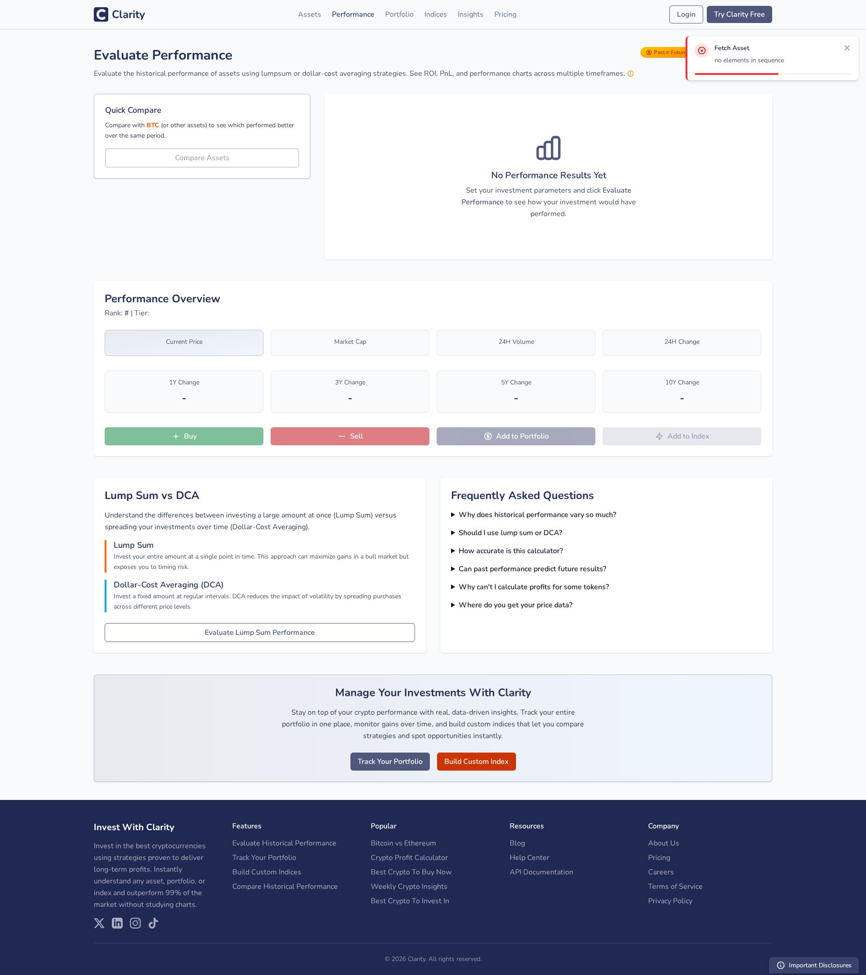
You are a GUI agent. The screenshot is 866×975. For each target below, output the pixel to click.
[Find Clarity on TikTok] (153, 923)
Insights (471, 14)
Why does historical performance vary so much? (537, 515)
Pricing (505, 14)
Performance (353, 14)
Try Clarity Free (739, 14)
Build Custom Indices (266, 872)
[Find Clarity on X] (99, 923)
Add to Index (688, 436)
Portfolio (399, 14)
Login (686, 14)
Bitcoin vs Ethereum (403, 843)
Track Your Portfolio (390, 762)
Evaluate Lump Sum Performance (260, 633)
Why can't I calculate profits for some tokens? (534, 587)
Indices (435, 14)
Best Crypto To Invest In (410, 901)
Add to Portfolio (522, 436)
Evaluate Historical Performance (284, 843)
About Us (663, 843)
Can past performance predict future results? (532, 569)
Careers (661, 872)
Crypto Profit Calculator (409, 858)
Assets (309, 14)
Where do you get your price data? (515, 605)
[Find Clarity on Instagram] (135, 923)
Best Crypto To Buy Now (411, 872)
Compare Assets (202, 158)
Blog (517, 843)
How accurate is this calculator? (511, 551)
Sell (356, 436)
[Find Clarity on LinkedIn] (117, 923)
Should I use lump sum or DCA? (510, 533)
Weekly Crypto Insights (409, 887)
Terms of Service (675, 887)
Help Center (529, 858)
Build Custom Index (476, 762)
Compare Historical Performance (285, 887)
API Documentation (541, 872)
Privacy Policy (670, 901)
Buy (190, 436)
